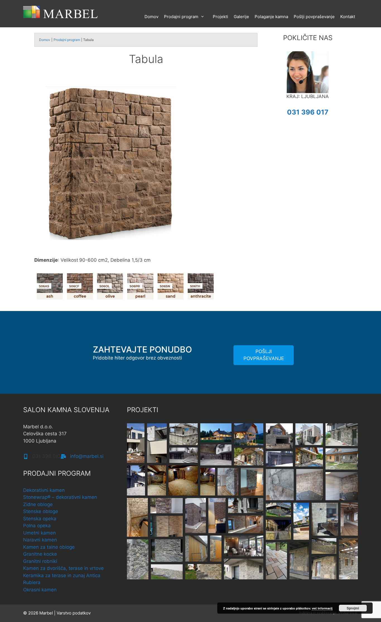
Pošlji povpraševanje (314, 16)
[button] (135, 443)
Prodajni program (181, 16)
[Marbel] (60, 11)
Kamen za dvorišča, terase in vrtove (63, 568)
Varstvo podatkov (74, 613)
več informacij (322, 608)
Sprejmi (353, 608)
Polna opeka (37, 525)
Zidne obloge (38, 504)
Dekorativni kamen (44, 490)
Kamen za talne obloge (49, 547)
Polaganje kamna (271, 16)
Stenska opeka (39, 518)
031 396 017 (307, 112)
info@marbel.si (86, 456)
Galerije (241, 16)
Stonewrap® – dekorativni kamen (60, 497)
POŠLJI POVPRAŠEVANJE (263, 355)
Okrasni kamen (40, 589)
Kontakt (347, 16)
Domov (151, 16)
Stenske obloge (40, 511)
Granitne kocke (40, 554)
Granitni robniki (40, 561)
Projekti (220, 16)
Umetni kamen (39, 533)
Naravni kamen (40, 540)
